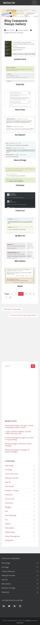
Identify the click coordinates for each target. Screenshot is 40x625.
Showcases (9, 495)
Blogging (7, 33)
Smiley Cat (9, 2)
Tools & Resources (11, 474)
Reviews (8, 524)
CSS (6, 520)
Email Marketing (10, 515)
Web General (9, 486)
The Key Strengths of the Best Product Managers (18, 445)
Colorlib (27, 620)
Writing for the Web (11, 478)
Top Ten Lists (9, 499)
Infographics (9, 540)
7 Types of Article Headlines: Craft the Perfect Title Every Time (18, 433)
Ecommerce (9, 503)
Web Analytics (10, 528)
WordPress (20, 623)
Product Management (12, 536)
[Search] (33, 366)
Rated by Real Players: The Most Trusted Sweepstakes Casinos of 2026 (19, 426)
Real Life (8, 482)
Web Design (9, 465)
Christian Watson (23, 30)
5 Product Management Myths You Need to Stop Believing (19, 439)
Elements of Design (17, 33)
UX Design (8, 470)
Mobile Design (10, 532)
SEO (6, 511)
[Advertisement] (20, 340)
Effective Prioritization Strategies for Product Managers (17, 451)
